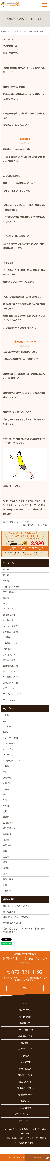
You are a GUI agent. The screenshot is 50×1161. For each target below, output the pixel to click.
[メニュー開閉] (44, 5)
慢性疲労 (7, 581)
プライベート (9, 743)
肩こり (6, 598)
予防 (5, 772)
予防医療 (7, 777)
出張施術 (7, 637)
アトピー (7, 726)
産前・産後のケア (11, 592)
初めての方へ (9, 609)
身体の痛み (8, 879)
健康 (5, 794)
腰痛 (5, 862)
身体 (5, 874)
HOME (3, 31)
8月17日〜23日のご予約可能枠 (17, 917)
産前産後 (7, 845)
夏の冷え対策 (9, 911)
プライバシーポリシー (13, 694)
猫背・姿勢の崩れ (11, 586)
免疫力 (6, 800)
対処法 (6, 817)
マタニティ (8, 749)
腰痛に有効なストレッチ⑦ (34, 525)
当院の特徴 (8, 823)
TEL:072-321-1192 (12, 1158)
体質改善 (7, 789)
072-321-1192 (27, 972)
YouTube (7, 721)
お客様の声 (8, 620)
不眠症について (10, 643)
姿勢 (5, 811)
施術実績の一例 (10, 683)
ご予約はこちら (27, 988)
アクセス (7, 649)
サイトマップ (9, 700)
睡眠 (5, 851)
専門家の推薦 (9, 660)
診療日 (6, 868)
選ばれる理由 (9, 615)
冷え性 (6, 806)
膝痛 (5, 603)
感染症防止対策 (10, 666)
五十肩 (6, 575)
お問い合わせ (9, 688)
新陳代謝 (7, 834)
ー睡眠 (6, 715)
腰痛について (9, 671)
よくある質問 (9, 654)
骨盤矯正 (7, 890)
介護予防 (7, 783)
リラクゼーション (11, 760)
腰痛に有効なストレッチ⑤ (16, 522)
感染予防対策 (9, 828)
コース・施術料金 (11, 626)
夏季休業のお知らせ (12, 923)
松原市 (6, 840)
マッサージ (8, 755)
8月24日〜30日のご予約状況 (16, 906)
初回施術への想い (11, 677)
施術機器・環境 (10, 632)
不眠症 (6, 766)
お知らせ (15, 31)
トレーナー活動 (10, 738)
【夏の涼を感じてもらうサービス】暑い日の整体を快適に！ (24, 930)
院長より (7, 885)
